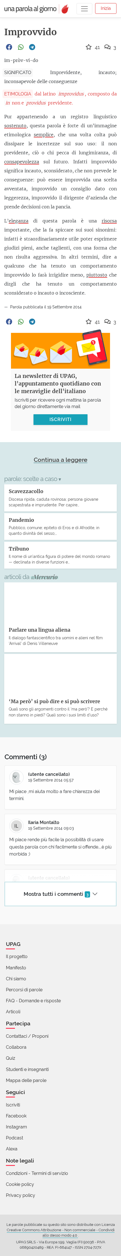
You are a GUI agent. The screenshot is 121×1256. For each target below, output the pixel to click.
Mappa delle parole (26, 1080)
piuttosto (96, 275)
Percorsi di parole (24, 989)
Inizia (106, 8)
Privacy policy (20, 1195)
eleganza (18, 221)
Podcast (14, 1138)
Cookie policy (20, 1184)
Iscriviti (13, 1105)
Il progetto (17, 956)
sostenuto (15, 125)
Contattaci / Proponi (27, 1036)
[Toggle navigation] (84, 8)
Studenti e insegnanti (27, 1069)
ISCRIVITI (60, 419)
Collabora (16, 1047)
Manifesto (16, 967)
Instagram (16, 1127)
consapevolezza (21, 161)
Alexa (11, 1149)
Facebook (16, 1116)
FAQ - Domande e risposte (33, 1000)
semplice (43, 134)
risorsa (109, 221)
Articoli (13, 1011)
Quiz (10, 1058)
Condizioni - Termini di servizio (37, 1173)
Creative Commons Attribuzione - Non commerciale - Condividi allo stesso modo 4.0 (61, 1232)
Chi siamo (16, 978)
